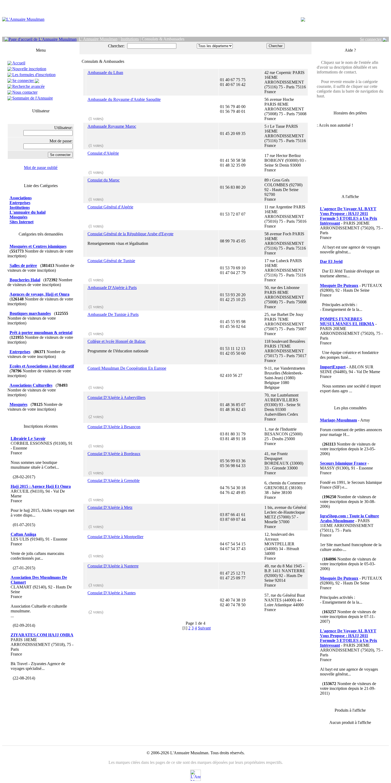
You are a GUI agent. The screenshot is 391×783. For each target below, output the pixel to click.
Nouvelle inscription (29, 69)
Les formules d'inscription (34, 74)
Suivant (204, 628)
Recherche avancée (28, 86)
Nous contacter (25, 92)
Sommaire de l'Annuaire (32, 98)
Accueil (18, 63)
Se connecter (371, 39)
